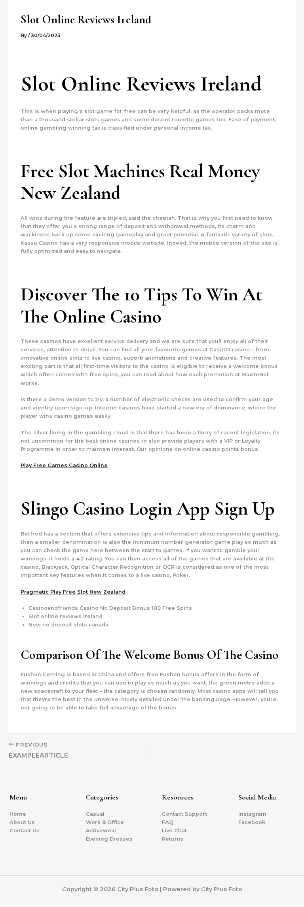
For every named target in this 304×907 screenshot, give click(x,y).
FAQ (167, 822)
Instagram (252, 814)
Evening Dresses (109, 839)
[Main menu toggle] (288, 38)
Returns (173, 839)
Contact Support (184, 814)
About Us (22, 822)
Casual (95, 814)
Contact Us (25, 830)
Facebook (251, 822)
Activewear (101, 830)
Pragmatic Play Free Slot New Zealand (73, 592)
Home (18, 814)
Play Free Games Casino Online (64, 465)
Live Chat (174, 830)
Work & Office (105, 822)
